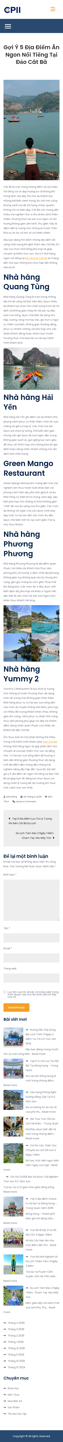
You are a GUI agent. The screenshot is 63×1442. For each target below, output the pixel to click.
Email (8, 948)
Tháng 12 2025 (16, 1348)
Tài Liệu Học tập (17, 1414)
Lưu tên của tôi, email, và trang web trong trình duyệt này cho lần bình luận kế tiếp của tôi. (33, 994)
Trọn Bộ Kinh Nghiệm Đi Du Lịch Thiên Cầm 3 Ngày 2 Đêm (42, 1261)
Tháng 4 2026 (16, 1323)
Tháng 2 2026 (16, 1335)
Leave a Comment (26, 801)
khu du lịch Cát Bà (36, 258)
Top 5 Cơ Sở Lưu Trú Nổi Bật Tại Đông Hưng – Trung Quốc (42, 1065)
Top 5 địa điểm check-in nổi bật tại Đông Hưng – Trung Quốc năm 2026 (42, 1203)
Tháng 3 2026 (16, 1329)
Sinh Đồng (11, 796)
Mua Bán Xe (15, 1401)
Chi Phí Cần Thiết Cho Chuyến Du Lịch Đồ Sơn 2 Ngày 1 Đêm (41, 1150)
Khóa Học (13, 1388)
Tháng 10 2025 (16, 1361)
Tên (7, 928)
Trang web (10, 968)
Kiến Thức (14, 1394)
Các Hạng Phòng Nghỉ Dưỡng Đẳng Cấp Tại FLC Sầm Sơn (41, 1096)
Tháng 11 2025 (16, 1354)
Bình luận (10, 874)
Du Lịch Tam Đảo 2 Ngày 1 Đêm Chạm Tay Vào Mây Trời (35, 835)
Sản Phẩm (14, 1407)
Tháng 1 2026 (16, 1342)
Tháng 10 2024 (16, 1367)
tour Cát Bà (50, 742)
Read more (39, 1054)
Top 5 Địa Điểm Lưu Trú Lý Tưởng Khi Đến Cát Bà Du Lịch (30, 821)
